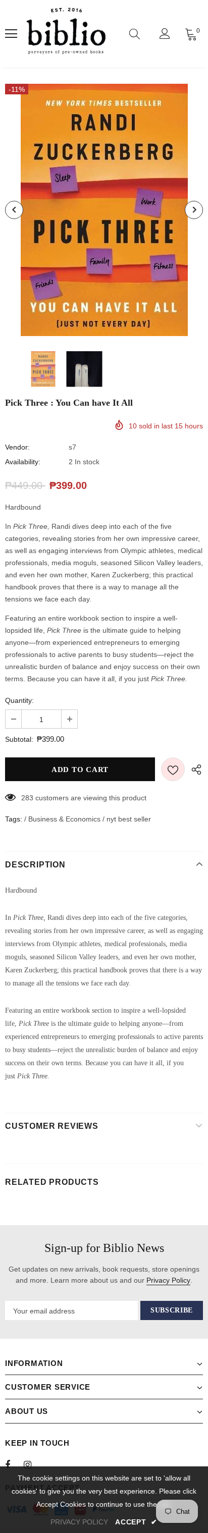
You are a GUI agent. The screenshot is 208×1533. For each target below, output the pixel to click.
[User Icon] (165, 33)
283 (27, 798)
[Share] (194, 769)
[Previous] (14, 210)
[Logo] (66, 34)
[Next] (194, 210)
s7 (72, 447)
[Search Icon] (134, 33)
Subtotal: (19, 739)
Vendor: (17, 447)
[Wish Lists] (173, 769)
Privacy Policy (168, 1280)
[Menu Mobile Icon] (11, 34)
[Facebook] (14, 1464)
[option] (104, 210)
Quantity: (19, 700)
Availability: (22, 462)
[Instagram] (33, 1464)
